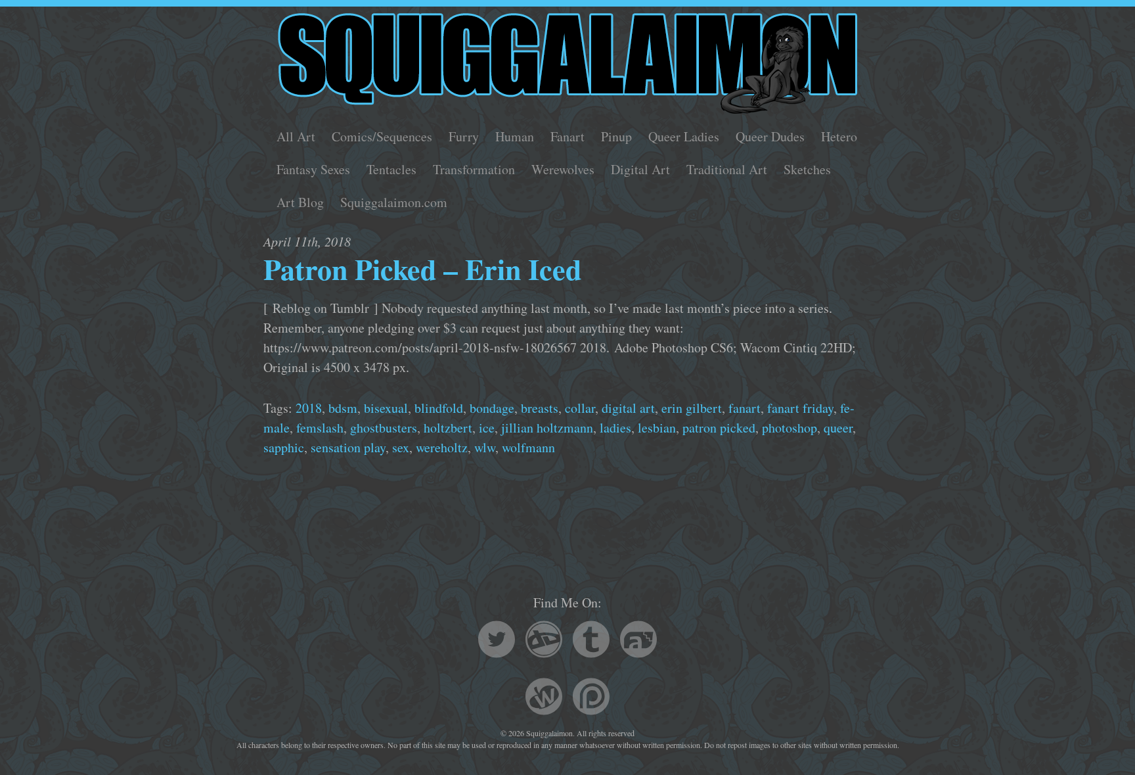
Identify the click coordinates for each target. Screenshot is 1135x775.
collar (580, 408)
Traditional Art (726, 169)
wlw (484, 447)
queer (838, 427)
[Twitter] (497, 641)
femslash (320, 427)
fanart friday (800, 408)
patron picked (718, 427)
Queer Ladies (683, 136)
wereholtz (442, 447)
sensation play (348, 447)
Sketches (807, 169)
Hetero (839, 136)
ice (487, 427)
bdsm (342, 408)
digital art (628, 408)
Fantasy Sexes (313, 169)
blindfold (438, 408)
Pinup (616, 136)
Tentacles (391, 169)
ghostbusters (383, 427)
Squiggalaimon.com (393, 202)
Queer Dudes (770, 136)
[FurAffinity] (638, 641)
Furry (464, 136)
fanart (744, 408)
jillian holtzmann (547, 427)
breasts (539, 408)
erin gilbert (691, 408)
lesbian (657, 427)
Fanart (567, 136)
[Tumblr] (591, 641)
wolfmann (528, 447)
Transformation (474, 169)
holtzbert (448, 427)
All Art (296, 136)
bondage (492, 408)
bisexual (386, 408)
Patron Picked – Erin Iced (422, 269)
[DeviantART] (544, 641)
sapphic (283, 447)
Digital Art (640, 169)
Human (514, 136)
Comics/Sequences (382, 136)
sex (400, 447)
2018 (309, 408)
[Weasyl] (544, 698)
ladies (615, 427)
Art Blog (300, 202)
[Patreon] (591, 698)
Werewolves (562, 169)
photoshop (789, 427)
